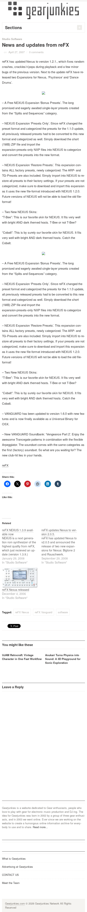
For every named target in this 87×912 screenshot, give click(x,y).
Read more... (40, 827)
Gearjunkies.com (15, 903)
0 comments (36, 52)
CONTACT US (10, 875)
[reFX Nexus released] (19, 577)
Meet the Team (11, 883)
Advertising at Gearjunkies (17, 867)
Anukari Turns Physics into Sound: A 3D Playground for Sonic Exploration (63, 659)
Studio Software (12, 39)
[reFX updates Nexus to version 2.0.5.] (61, 546)
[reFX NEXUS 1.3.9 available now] (21, 546)
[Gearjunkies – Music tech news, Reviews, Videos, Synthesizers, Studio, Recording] (43, 10)
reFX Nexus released (15, 590)
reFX (5, 465)
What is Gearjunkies (14, 858)
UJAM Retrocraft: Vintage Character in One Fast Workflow (22, 657)
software (63, 612)
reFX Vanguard (43, 612)
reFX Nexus (22, 612)
